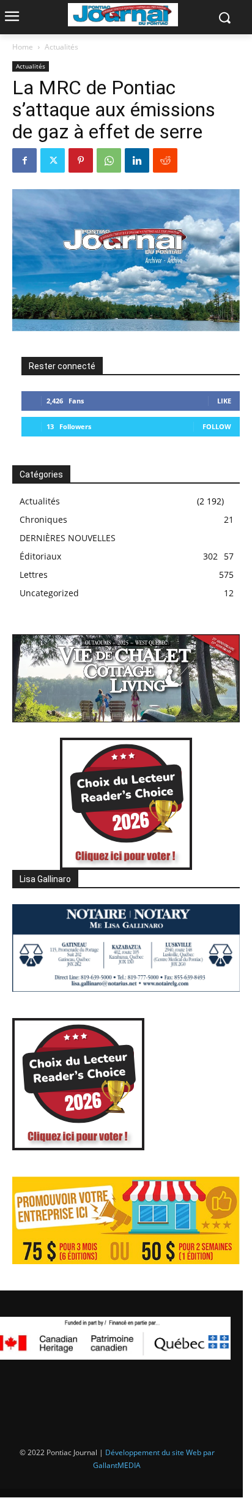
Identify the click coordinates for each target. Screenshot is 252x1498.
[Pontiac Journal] (123, 14)
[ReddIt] (165, 160)
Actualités (61, 47)
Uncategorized (49, 593)
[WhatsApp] (109, 160)
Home (22, 47)
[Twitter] (52, 160)
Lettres (34, 574)
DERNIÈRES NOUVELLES (68, 538)
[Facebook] (24, 160)
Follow (216, 426)
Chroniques (43, 519)
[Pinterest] (81, 160)
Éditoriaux (40, 556)
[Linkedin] (137, 160)
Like (224, 400)
